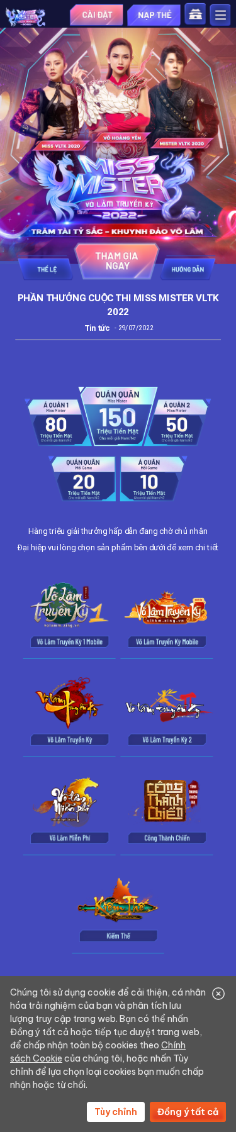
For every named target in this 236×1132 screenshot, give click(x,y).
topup (154, 15)
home (195, 14)
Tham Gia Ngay (117, 261)
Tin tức (97, 328)
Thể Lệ (45, 267)
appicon (25, 17)
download (96, 14)
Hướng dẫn (187, 267)
